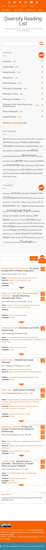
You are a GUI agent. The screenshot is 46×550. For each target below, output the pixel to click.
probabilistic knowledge (17, 408)
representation (15, 173)
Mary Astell (33, 223)
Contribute (6, 10)
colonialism (8, 146)
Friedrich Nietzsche (32, 202)
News (3, 6)
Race (28, 307)
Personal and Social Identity (17, 307)
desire (4, 151)
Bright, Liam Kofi (9, 293)
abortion (6, 139)
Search (41, 44)
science (36, 173)
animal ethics (26, 139)
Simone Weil (11, 234)
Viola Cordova (38, 237)
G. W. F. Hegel (20, 206)
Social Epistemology (28, 400)
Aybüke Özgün (8, 268)
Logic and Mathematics (29, 278)
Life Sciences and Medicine (22, 369)
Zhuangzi (26, 241)
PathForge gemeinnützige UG (28, 536)
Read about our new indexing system (15, 123)
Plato (23, 229)
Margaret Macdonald (23, 223)
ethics (34, 150)
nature (5, 170)
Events (23, 6)
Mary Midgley (9, 226)
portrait (35, 170)
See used (42, 395)
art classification (39, 139)
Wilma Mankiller (14, 242)
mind (36, 165)
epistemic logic (14, 280)
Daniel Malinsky (23, 293)
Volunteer (18, 10)
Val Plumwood (27, 237)
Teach (31, 6)
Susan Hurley (15, 237)
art (32, 139)
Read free (42, 269)
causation (17, 372)
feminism (29, 156)
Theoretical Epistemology (29, 337)
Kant (5, 165)
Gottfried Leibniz (33, 206)
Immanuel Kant (19, 211)
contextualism (13, 340)
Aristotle (16, 193)
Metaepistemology (28, 441)
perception (26, 169)
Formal (11, 283)
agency (11, 372)
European (23, 315)
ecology (16, 151)
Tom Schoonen (21, 268)
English (11, 317)
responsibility (26, 173)
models (41, 165)
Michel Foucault (37, 226)
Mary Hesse (41, 223)
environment (25, 151)
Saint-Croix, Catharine (11, 426)
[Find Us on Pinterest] (31, 2)
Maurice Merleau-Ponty (23, 226)
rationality (6, 173)
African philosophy (16, 139)
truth (5, 176)
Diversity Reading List (23, 21)
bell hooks (25, 193)
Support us (30, 10)
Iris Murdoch (14, 216)
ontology (11, 170)
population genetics (35, 372)
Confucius (9, 197)
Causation (10, 305)
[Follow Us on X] (25, 2)
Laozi (38, 220)
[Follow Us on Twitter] (20, 2)
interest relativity (32, 406)
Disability (26, 305)
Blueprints (13, 6)
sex (40, 173)
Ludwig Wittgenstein (9, 223)
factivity (23, 406)
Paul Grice (6, 230)
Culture (20, 305)
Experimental (28, 377)
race (40, 169)
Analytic (11, 315)
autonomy (8, 142)
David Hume (22, 198)
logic (29, 280)
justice (40, 160)
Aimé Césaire (7, 193)
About (40, 10)
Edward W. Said (10, 202)
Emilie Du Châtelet (20, 202)
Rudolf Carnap (12, 483)
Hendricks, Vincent (10, 328)
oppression (17, 170)
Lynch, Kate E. (7, 360)
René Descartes (32, 230)
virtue (9, 176)
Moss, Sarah (7, 390)
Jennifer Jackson (25, 216)
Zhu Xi (35, 242)
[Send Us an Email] (9, 2)
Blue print (42, 437)
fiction (12, 161)
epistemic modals (14, 406)
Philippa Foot (15, 230)
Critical (17, 315)
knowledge (36, 340)
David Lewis (32, 198)
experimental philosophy (12, 156)
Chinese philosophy (30, 142)
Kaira (8, 539)
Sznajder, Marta (8, 461)
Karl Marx (31, 219)
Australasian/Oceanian (16, 377)
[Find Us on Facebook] (14, 2)
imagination (23, 280)
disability (10, 151)
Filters (42, 261)
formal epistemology (25, 340)
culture (41, 146)
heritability (24, 372)
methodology (29, 165)
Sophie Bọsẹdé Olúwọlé (25, 233)
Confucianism (20, 146)
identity (25, 161)
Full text (43, 294)
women (14, 176)
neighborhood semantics (27, 446)
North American (25, 414)
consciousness (32, 146)
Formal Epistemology (14, 278)
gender (19, 160)
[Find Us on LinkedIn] (36, 2)
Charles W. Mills (36, 193)
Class (15, 305)
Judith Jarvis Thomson (17, 220)
